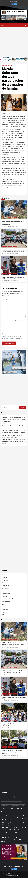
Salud (3, 615)
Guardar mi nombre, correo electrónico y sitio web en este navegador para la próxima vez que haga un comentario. (13, 336)
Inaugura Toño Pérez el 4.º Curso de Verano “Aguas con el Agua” (12, 436)
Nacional (14, 217)
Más (3, 604)
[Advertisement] (14, 42)
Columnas (5, 575)
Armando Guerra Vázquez (13, 226)
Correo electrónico (18, 319)
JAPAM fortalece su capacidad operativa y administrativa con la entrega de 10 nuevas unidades (14, 441)
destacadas (5, 583)
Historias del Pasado (7, 599)
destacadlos (5, 588)
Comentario (5, 299)
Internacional (6, 601)
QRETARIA (13, 91)
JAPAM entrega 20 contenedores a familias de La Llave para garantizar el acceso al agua (12, 426)
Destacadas (4, 65)
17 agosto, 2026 (5, 226)
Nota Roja (5, 609)
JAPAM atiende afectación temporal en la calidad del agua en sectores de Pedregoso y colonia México (13, 223)
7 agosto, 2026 (5, 280)
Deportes (5, 580)
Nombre (4, 319)
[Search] (25, 25)
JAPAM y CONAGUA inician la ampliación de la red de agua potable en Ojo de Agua (13, 431)
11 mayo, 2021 (6, 91)
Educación (5, 591)
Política (9, 65)
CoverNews (10, 875)
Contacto (5, 577)
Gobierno (10, 217)
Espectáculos (6, 593)
